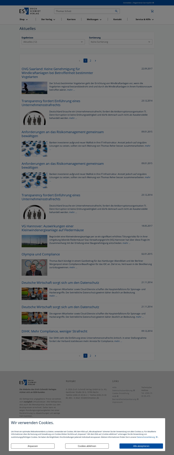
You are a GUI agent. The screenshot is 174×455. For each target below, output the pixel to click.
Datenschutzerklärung (146, 437)
